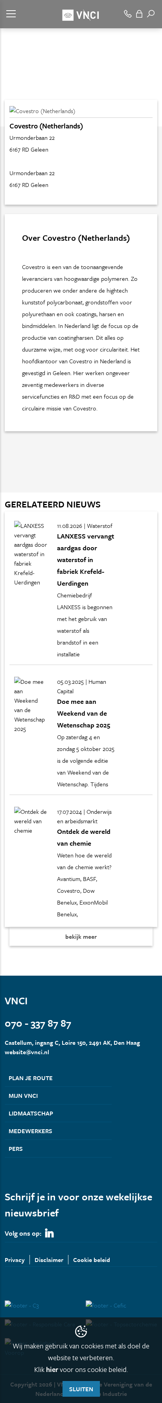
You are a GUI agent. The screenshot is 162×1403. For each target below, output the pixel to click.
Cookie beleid (91, 1259)
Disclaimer (49, 1259)
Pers (16, 1148)
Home (12, 86)
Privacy (15, 1259)
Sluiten (81, 1389)
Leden (33, 86)
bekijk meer (81, 936)
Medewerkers (30, 1130)
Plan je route (31, 1077)
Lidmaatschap (31, 1113)
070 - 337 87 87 (38, 1023)
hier (52, 1369)
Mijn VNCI (23, 1095)
